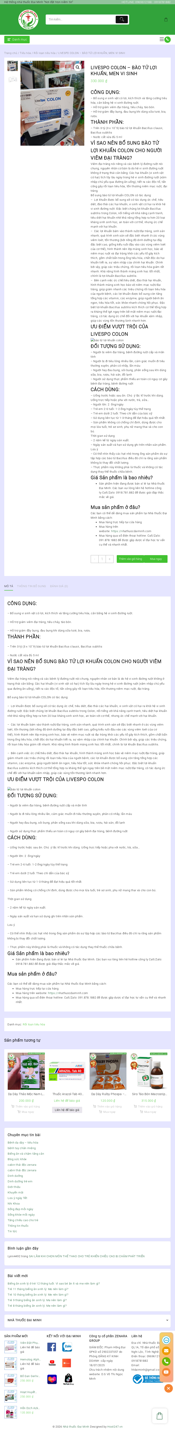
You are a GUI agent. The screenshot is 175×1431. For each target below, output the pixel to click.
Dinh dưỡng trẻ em (20, 1181)
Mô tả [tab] (8, 586)
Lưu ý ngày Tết (17, 1198)
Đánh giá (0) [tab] (59, 586)
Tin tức (12, 1231)
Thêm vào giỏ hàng (130, 558)
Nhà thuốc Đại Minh (76, 1426)
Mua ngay (156, 558)
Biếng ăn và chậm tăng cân (26, 1153)
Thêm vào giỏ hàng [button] (28, 1106)
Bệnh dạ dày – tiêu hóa (23, 1142)
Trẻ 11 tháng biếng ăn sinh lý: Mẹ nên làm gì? (38, 1289)
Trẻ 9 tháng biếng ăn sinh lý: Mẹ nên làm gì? (37, 1300)
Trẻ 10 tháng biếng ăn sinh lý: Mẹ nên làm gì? (38, 1294)
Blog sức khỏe (17, 1159)
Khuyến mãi (15, 1192)
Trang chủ (10, 53)
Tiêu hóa (25, 53)
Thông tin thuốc (18, 1225)
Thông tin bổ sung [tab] (31, 586)
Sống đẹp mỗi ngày (20, 1209)
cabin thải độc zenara (22, 1164)
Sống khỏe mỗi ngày (21, 1214)
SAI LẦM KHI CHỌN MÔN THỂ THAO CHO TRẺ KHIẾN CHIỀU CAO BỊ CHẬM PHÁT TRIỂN (87, 1256)
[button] (78, 67)
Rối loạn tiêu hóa (44, 53)
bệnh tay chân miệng (22, 1148)
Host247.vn (114, 1426)
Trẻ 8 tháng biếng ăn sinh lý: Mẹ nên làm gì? (37, 1305)
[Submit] (122, 19)
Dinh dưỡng (15, 1175)
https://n (117, 531)
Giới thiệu (14, 1187)
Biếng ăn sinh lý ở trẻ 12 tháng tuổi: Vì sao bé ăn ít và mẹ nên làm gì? (54, 1283)
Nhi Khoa (14, 1203)
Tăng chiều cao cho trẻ (23, 1220)
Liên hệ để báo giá (67, 1110)
